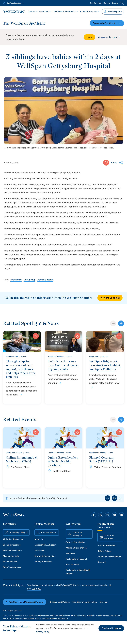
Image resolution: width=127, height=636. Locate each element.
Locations (43, 11)
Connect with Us (48, 532)
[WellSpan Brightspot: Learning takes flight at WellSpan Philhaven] (91, 387)
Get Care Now (96, 3)
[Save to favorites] (106, 163)
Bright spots (94, 357)
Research (101, 562)
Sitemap (104, 602)
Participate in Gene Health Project (78, 572)
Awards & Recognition (44, 556)
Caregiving (29, 279)
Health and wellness (56, 357)
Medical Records (11, 556)
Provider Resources (106, 545)
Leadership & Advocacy (45, 545)
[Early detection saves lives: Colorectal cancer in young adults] (59, 383)
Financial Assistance (12, 550)
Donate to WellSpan (77, 534)
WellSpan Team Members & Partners (26, 602)
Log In (89, 37)
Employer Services (43, 561)
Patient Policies (10, 561)
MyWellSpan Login (18, 532)
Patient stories (12, 357)
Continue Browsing (111, 628)
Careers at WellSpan (109, 537)
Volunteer (70, 553)
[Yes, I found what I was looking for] (107, 498)
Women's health (45, 279)
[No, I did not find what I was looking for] (114, 498)
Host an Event (72, 564)
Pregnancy (16, 279)
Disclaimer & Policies (60, 602)
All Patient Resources (13, 539)
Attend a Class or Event (76, 548)
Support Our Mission (75, 542)
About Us (38, 539)
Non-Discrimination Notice (85, 602)
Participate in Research (76, 559)
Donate (115, 3)
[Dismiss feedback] (120, 498)
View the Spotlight (110, 297)
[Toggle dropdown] (107, 23)
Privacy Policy (42, 632)
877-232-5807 (34, 589)
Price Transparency (12, 567)
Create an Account (108, 37)
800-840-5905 (65, 585)
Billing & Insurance (11, 545)
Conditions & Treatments (64, 11)
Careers (107, 3)
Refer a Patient (104, 551)
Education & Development (109, 556)
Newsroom (39, 550)
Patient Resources (88, 11)
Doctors (31, 11)
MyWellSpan (114, 11)
